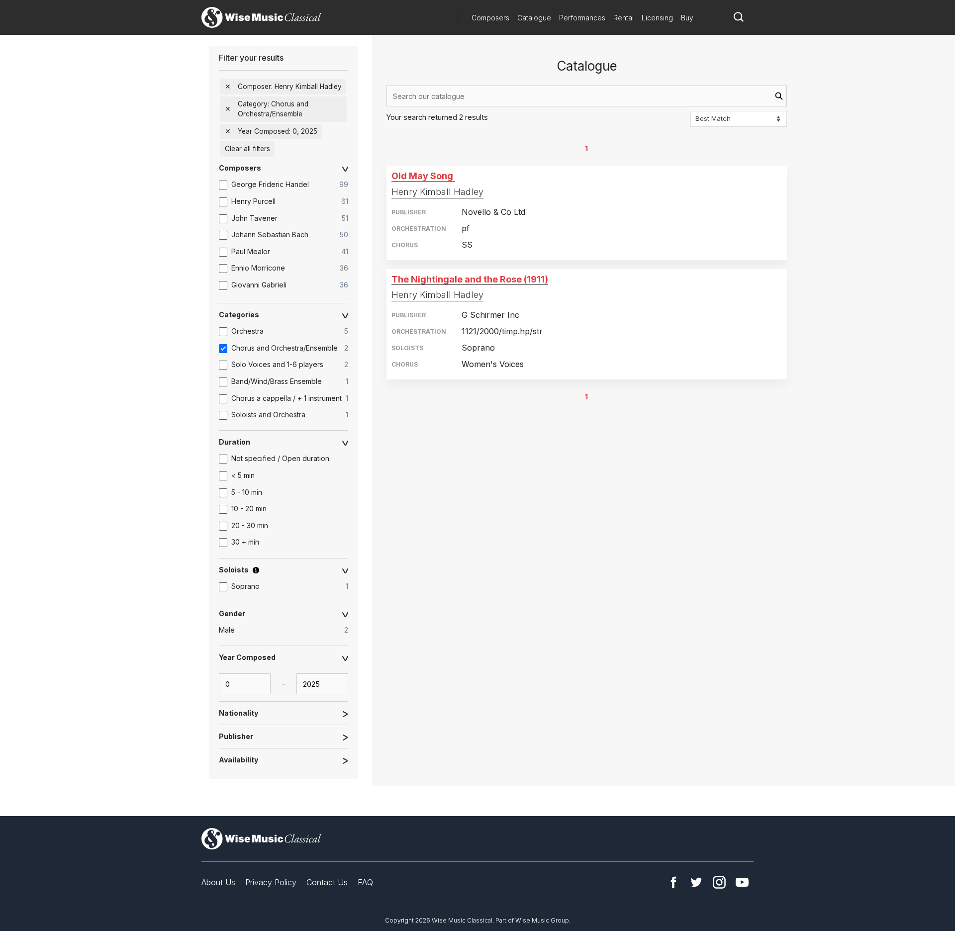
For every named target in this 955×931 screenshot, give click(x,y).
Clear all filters (247, 149)
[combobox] (586, 96)
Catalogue (534, 17)
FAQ (365, 882)
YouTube (742, 882)
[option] (288, 185)
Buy (687, 17)
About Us (218, 882)
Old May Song (422, 176)
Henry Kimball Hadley (437, 191)
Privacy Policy (270, 882)
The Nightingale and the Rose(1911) (469, 279)
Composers (490, 17)
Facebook (673, 882)
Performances (582, 17)
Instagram (719, 882)
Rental (623, 17)
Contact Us (327, 882)
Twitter (696, 882)
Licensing (657, 17)
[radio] (288, 630)
